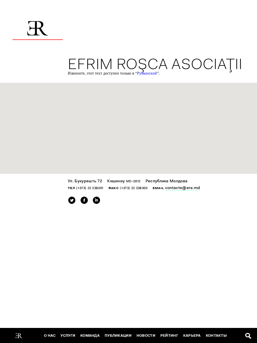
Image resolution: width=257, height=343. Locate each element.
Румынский (147, 73)
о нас (49, 335)
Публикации (118, 335)
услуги (67, 335)
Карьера (192, 335)
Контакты (216, 335)
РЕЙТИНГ (169, 335)
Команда (90, 335)
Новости (146, 335)
